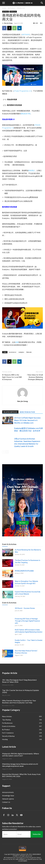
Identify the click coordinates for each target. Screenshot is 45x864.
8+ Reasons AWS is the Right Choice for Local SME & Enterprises (12, 377)
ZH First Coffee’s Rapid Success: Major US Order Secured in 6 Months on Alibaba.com (27, 420)
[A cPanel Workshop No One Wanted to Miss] (7, 552)
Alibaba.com (21, 8)
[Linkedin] (19, 28)
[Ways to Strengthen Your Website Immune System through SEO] (7, 584)
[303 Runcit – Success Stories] (7, 611)
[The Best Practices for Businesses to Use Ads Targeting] (7, 563)
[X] (9, 28)
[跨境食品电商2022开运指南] (7, 573)
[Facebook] (4, 28)
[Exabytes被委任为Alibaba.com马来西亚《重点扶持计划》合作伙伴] (7, 431)
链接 (17, 342)
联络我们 (31, 170)
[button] (3, 3)
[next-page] (7, 451)
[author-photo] (22, 398)
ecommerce (12, 352)
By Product (11, 8)
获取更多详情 (25, 114)
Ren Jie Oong (8, 23)
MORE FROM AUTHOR (27, 412)
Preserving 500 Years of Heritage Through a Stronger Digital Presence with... (27, 621)
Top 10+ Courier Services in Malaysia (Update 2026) (20, 691)
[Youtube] (21, 815)
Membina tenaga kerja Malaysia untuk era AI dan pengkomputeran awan (20, 765)
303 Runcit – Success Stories (25, 608)
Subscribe (37, 834)
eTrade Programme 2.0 (22, 91)
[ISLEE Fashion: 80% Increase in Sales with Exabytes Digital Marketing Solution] (7, 632)
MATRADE (26, 35)
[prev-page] (3, 451)
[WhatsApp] (14, 28)
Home (4, 8)
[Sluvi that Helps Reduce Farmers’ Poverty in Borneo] (7, 653)
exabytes (21, 352)
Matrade (29, 352)
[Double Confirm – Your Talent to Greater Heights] (7, 643)
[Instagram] (8, 815)
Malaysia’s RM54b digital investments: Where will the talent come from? (20, 755)
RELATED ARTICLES (10, 412)
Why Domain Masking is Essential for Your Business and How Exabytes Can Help (19, 701)
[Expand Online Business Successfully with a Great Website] (7, 594)
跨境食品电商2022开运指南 (24, 571)
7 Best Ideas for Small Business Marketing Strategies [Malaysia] (35, 377)
